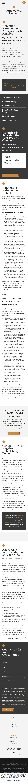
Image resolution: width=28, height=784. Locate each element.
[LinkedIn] (20, 754)
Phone (3, 667)
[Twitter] (11, 754)
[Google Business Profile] (14, 754)
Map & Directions (14, 743)
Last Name (4, 662)
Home (14, 717)
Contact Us (14, 726)
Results (14, 721)
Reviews (14, 724)
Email (3, 671)
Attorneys (14, 722)
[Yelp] (17, 754)
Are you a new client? (7, 676)
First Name (4, 658)
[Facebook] (8, 754)
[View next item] (5, 170)
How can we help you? (7, 680)
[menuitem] (14, 102)
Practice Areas (14, 719)
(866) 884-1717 (14, 749)
